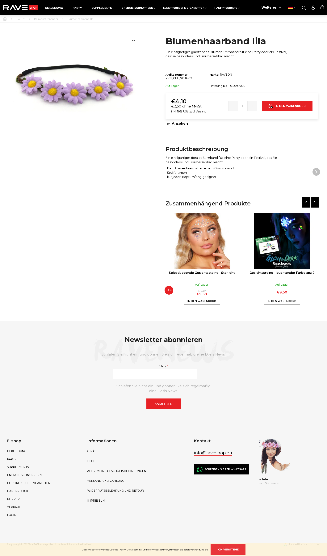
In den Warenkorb (290, 106)
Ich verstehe (228, 549)
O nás (91, 451)
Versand (201, 111)
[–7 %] (202, 241)
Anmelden (164, 404)
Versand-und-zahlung (105, 480)
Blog (91, 461)
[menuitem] (55, 7)
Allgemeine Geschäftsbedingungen (116, 471)
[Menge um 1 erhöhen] (252, 106)
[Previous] (306, 202)
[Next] (315, 202)
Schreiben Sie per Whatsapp (225, 469)
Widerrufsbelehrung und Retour (115, 490)
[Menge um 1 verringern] (233, 106)
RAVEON (226, 74)
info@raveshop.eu (213, 452)
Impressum (96, 500)
